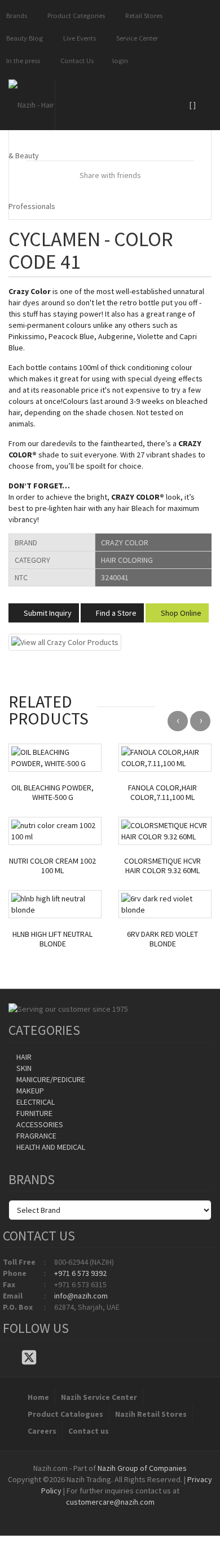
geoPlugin (140, 1513)
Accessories (39, 1124)
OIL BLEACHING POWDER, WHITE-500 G (52, 792)
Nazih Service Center (99, 1397)
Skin (23, 1068)
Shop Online (180, 613)
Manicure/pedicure (50, 1079)
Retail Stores (142, 15)
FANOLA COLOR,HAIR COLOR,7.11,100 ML (162, 792)
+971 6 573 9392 (80, 1273)
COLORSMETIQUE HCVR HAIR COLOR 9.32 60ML (162, 865)
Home (38, 1397)
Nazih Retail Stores (151, 1414)
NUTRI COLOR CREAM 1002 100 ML (52, 865)
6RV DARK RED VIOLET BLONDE (162, 939)
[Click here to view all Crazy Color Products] (64, 642)
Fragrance (35, 1136)
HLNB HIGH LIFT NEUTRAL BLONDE (52, 939)
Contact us (88, 1431)
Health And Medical (50, 1147)
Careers (42, 1431)
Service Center (135, 38)
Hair (23, 1057)
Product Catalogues (65, 1414)
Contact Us (75, 60)
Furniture (33, 1113)
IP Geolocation (87, 1513)
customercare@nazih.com (110, 1502)
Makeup (29, 1091)
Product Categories (74, 15)
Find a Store (115, 613)
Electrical (35, 1102)
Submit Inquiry (47, 613)
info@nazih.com (81, 1296)
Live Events (78, 38)
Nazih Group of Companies (142, 1468)
